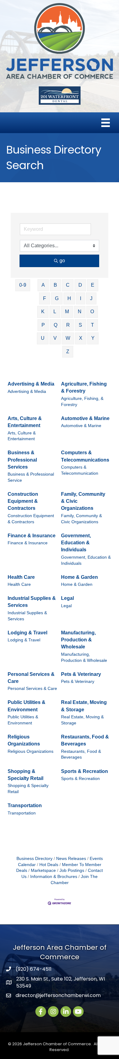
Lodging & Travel (27, 632)
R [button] (68, 325)
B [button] (55, 285)
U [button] (43, 338)
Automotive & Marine (85, 418)
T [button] (92, 325)
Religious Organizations (24, 740)
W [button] (68, 338)
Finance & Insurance (32, 535)
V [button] (55, 338)
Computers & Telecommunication (79, 470)
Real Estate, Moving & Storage (84, 706)
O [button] (92, 311)
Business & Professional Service (31, 477)
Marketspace (43, 870)
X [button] (80, 338)
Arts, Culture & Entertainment (25, 422)
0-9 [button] (22, 285)
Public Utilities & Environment (26, 706)
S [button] (80, 325)
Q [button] (55, 325)
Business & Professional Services (22, 459)
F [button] (44, 298)
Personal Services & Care (31, 678)
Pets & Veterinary (81, 674)
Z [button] (67, 351)
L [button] (54, 311)
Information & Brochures (53, 876)
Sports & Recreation (84, 771)
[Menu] (105, 122)
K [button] (43, 311)
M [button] (67, 311)
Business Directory (34, 858)
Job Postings (72, 870)
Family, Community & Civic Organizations (83, 501)
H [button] (69, 298)
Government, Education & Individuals (76, 542)
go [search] (62, 260)
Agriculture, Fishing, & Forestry (82, 401)
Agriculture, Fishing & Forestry (84, 387)
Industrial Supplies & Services (32, 602)
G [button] (57, 298)
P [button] (43, 325)
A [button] (43, 285)
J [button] (91, 298)
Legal (67, 598)
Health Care (21, 577)
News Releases (71, 858)
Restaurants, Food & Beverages (85, 740)
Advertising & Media (31, 383)
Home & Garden (79, 577)
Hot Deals (48, 864)
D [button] (80, 285)
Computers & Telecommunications (85, 456)
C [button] (68, 285)
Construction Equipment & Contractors (23, 501)
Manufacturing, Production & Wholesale (78, 639)
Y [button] (93, 338)
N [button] (79, 311)
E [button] (92, 285)
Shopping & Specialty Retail (25, 775)
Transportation (25, 805)
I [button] (80, 298)
